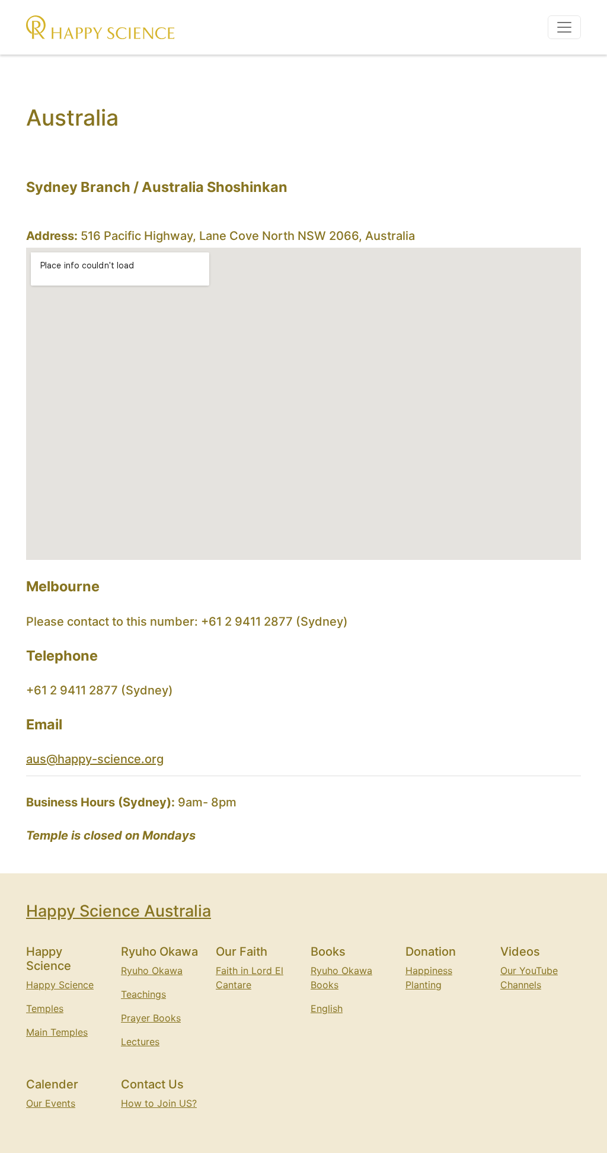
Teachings (143, 994)
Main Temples (57, 1032)
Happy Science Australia (118, 911)
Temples (44, 1008)
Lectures (140, 1042)
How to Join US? (159, 1103)
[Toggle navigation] (564, 27)
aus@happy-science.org (95, 759)
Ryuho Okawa (152, 970)
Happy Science (60, 985)
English (327, 1008)
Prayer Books (151, 1018)
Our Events (50, 1103)
